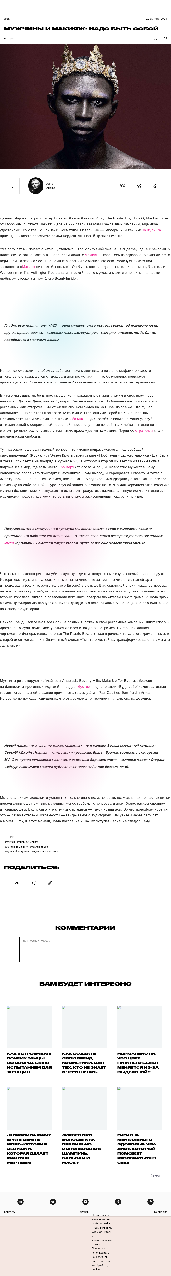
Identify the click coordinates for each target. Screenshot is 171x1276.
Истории (9, 38)
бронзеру (66, 467)
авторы (84, 1212)
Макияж (28, 267)
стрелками (144, 431)
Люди (7, 18)
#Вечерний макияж (16, 847)
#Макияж (10, 842)
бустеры (85, 687)
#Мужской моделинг (17, 851)
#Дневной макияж (28, 842)
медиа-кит (160, 1212)
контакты (9, 1212)
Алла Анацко (50, 185)
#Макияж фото (39, 847)
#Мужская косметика (44, 851)
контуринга (151, 230)
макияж (91, 255)
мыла (9, 543)
